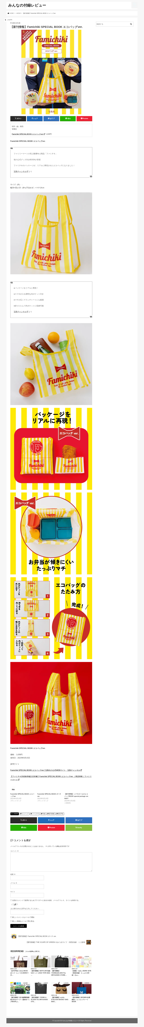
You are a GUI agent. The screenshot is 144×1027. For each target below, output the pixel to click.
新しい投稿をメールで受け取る (23, 921)
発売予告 (60, 814)
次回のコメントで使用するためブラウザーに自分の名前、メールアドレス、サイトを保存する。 (46, 900)
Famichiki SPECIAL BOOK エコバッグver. (27, 134)
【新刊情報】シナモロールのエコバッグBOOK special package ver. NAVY (76, 796)
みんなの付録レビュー (27, 5)
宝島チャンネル (20, 171)
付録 (44, 814)
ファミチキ (35, 814)
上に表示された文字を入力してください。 (25, 908)
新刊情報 (51, 814)
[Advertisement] (115, 47)
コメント (14, 851)
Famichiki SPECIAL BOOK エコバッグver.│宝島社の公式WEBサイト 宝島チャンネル (45, 770)
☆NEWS (15, 814)
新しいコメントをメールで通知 (23, 917)
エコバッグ (25, 814)
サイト (12, 892)
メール (13, 883)
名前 (13, 874)
